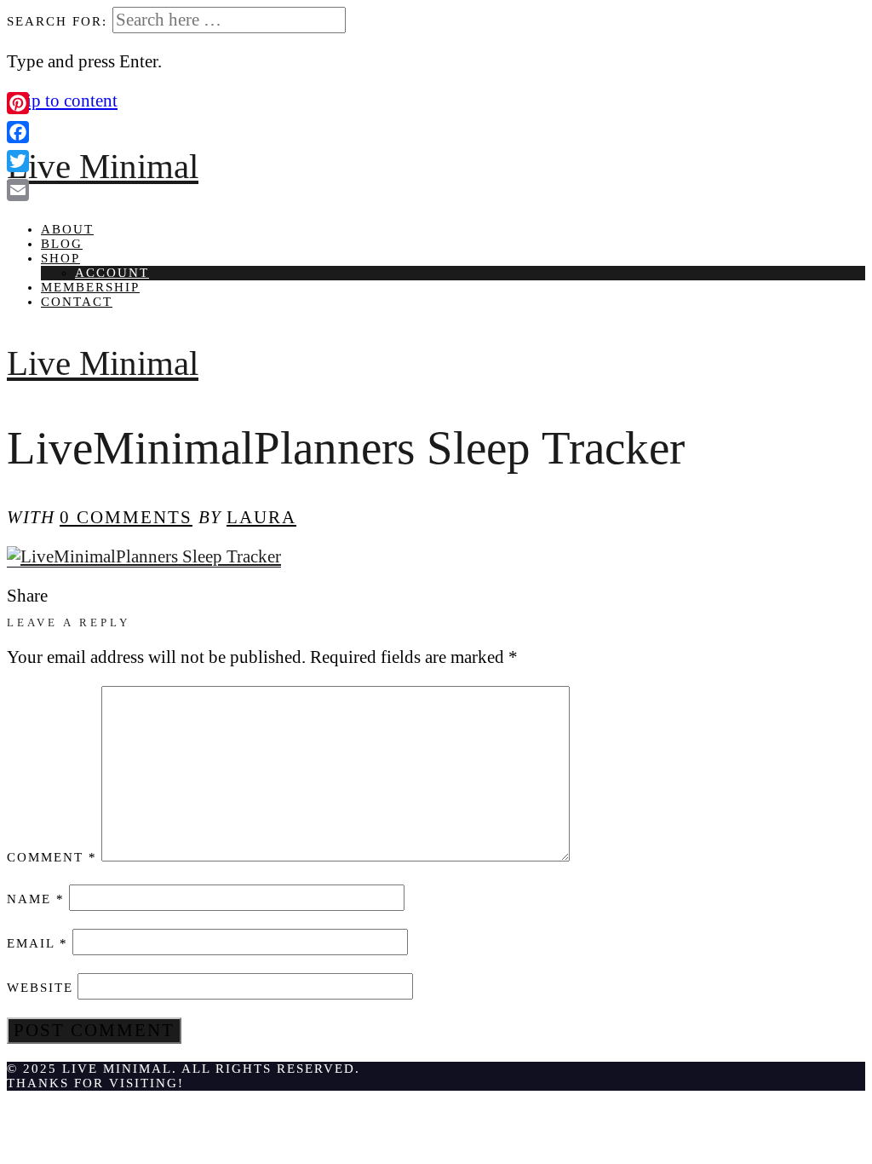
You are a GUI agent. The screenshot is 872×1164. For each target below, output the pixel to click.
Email (37, 943)
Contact (76, 301)
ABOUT (67, 229)
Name (36, 899)
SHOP (60, 258)
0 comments (126, 517)
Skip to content (62, 100)
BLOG (62, 244)
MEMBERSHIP (90, 287)
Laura (261, 517)
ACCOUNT (112, 272)
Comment (52, 857)
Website (40, 987)
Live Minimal (102, 166)
